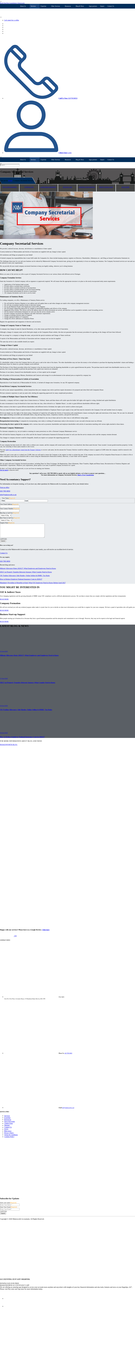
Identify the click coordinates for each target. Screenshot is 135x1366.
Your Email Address (9, 504)
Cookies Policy (9, 1137)
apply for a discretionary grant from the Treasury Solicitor (23, 450)
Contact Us (110, 6)
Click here (45, 930)
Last (26, 501)
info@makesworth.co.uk (8, 495)
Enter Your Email (8, 1207)
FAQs (6, 1129)
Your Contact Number (10, 508)
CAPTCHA (3, 539)
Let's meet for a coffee (11, 20)
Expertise (43, 6)
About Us (23, 6)
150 (15, 936)
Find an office (4, 487)
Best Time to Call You (10, 518)
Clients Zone (8, 1123)
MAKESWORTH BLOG (8, 745)
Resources (68, 6)
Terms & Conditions (11, 1135)
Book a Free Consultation (86, 475)
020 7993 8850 (5, 491)
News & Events (9, 1121)
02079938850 (68, 98)
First (3, 501)
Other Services (55, 6)
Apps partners (93, 6)
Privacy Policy (9, 1133)
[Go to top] (27, 1275)
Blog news (7, 1131)
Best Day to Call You (9, 513)
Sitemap (7, 1125)
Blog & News (80, 6)
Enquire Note (7, 523)
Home (10, 180)
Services (33, 6)
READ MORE (4, 599)
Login (65, 153)
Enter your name (8, 1203)
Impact (102, 6)
